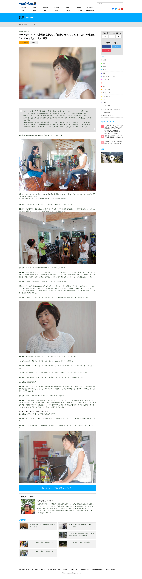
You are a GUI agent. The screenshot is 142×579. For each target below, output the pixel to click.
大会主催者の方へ (84, 569)
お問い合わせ (111, 569)
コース (45, 9)
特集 (104, 73)
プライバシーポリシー (39, 569)
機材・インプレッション (109, 76)
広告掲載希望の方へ (97, 569)
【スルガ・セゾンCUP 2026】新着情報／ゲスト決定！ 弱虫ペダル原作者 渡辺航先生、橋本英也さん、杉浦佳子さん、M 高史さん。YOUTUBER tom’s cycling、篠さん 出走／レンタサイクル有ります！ (114, 129)
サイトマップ (73, 569)
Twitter (117, 47)
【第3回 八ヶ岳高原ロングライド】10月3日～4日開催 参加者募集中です (114, 137)
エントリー (78, 9)
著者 (56, 9)
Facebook (107, 47)
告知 (104, 86)
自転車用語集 (90, 9)
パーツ (68, 9)
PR (103, 83)
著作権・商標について (54, 569)
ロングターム (106, 93)
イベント (105, 70)
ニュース (105, 99)
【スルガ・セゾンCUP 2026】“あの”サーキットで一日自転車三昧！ (113, 142)
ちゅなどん (41, 501)
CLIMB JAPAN (107, 106)
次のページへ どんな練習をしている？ (57, 488)
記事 (23, 9)
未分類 (104, 60)
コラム (104, 66)
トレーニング (106, 96)
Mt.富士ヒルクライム (108, 115)
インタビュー (24, 42)
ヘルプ (65, 569)
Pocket (107, 51)
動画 (34, 9)
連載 (104, 63)
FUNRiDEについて (24, 569)
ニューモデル (106, 112)
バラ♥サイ (33, 42)
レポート (105, 102)
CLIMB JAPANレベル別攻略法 (111, 109)
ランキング (106, 79)
